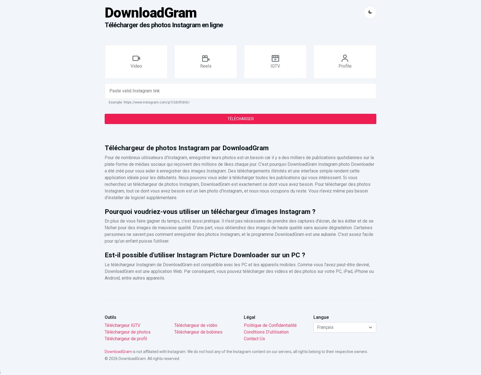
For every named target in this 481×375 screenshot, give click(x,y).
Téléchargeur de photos (128, 332)
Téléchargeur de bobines (198, 332)
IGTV (275, 66)
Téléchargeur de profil (126, 338)
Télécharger (240, 119)
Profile (345, 66)
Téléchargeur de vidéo (195, 325)
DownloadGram (151, 13)
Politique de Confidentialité (270, 325)
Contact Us (254, 338)
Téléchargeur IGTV (122, 325)
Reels (206, 66)
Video (136, 66)
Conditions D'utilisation (266, 332)
